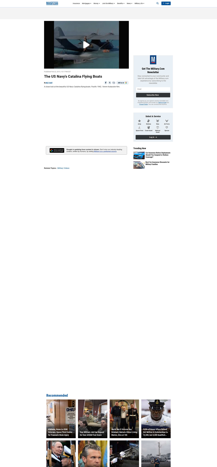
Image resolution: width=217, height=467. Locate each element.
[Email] (114, 83)
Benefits (120, 3)
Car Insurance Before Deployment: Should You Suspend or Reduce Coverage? (158, 155)
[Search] (157, 3)
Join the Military (107, 3)
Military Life (139, 3)
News (129, 3)
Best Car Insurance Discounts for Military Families (157, 163)
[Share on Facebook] (105, 83)
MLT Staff (49, 83)
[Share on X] (110, 83)
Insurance (76, 3)
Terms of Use (162, 102)
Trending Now (139, 148)
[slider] (60, 65)
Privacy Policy (143, 104)
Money (96, 3)
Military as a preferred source (105, 151)
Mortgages (86, 3)
